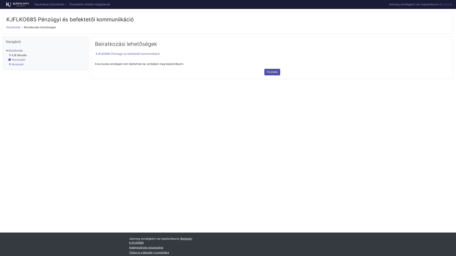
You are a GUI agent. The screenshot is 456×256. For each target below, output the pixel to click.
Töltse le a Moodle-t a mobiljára (149, 252)
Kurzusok (18, 64)
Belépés (446, 4)
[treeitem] (45, 57)
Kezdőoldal (13, 27)
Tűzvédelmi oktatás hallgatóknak (89, 4)
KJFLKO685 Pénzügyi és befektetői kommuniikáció (128, 53)
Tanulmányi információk (49, 4)
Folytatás (272, 72)
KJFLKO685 (136, 242)
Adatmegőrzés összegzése (146, 247)
